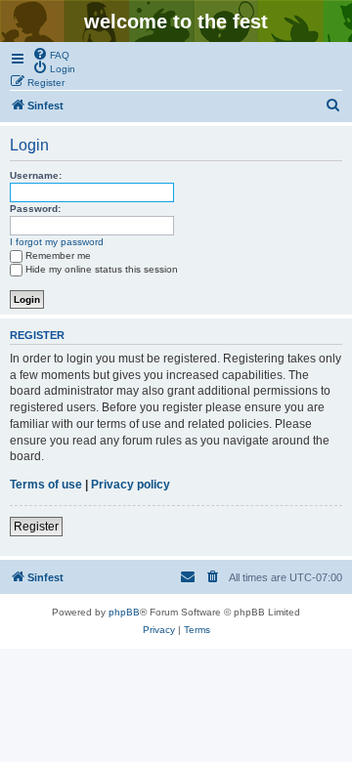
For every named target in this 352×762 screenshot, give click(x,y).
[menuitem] (50, 54)
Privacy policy (130, 484)
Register (36, 526)
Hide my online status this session (101, 269)
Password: (35, 208)
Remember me (58, 255)
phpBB (124, 612)
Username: (36, 175)
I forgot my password (57, 241)
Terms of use (46, 484)
